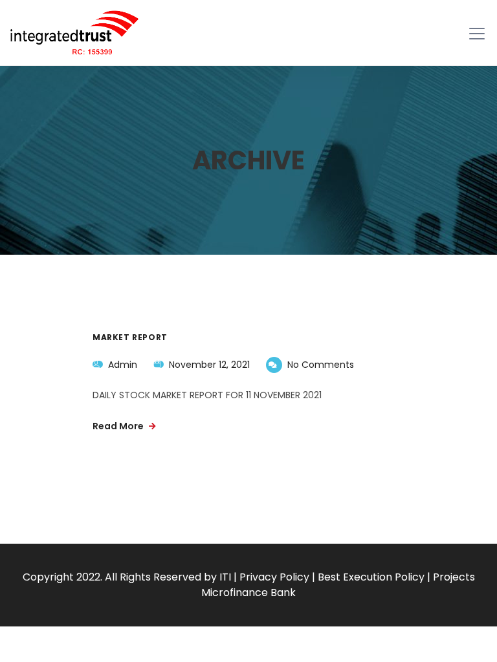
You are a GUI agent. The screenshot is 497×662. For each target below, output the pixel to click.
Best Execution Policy (371, 577)
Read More (119, 426)
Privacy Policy (274, 577)
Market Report (130, 337)
